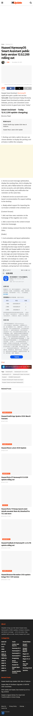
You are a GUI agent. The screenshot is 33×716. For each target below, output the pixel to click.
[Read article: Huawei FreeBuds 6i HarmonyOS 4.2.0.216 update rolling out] (16, 530)
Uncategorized (27, 668)
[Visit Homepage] (16, 2)
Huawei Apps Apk (7, 412)
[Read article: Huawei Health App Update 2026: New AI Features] (16, 403)
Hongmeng (15, 658)
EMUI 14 (3, 668)
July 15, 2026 (5, 421)
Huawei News (27, 642)
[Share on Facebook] (11, 88)
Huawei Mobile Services (16, 672)
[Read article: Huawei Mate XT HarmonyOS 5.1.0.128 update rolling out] (16, 464)
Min (8, 62)
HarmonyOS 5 (6, 473)
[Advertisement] (16, 24)
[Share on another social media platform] (28, 88)
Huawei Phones (25, 645)
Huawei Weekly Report (25, 650)
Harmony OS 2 (9, 44)
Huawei (4, 377)
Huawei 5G (15, 665)
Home (2, 44)
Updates (5, 505)
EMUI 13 (3, 666)
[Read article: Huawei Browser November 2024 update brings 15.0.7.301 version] (16, 562)
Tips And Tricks (25, 664)
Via (3, 362)
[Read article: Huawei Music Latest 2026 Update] (16, 435)
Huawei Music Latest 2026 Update (13, 130)
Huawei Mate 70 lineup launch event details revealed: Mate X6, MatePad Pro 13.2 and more (15, 511)
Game (14, 642)
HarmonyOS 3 (16, 651)
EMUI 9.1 (3, 670)
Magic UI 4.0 (26, 659)
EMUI (2, 649)
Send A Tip (4, 708)
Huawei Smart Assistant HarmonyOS (12, 382)
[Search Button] (31, 3)
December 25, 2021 (17, 62)
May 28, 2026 (5, 450)
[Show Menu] (2, 3)
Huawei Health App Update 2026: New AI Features (15, 681)
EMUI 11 (3, 661)
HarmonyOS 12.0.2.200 (21, 371)
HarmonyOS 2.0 (6, 374)
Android (3, 642)
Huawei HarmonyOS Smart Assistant (12, 379)
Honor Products (15, 661)
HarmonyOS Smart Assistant (21, 374)
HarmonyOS (22, 93)
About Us (3, 706)
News (24, 661)
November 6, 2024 (6, 548)
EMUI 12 (3, 663)
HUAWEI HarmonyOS (14, 377)
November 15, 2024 (6, 516)
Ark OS (3, 644)
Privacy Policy (13, 706)
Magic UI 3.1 (26, 656)
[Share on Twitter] (19, 88)
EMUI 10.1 (4, 658)
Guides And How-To (15, 645)
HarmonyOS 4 (6, 539)
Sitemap (22, 706)
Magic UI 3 (26, 654)
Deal (2, 647)
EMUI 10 (3, 652)
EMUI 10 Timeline (4, 655)
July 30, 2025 (5, 482)
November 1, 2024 (6, 579)
